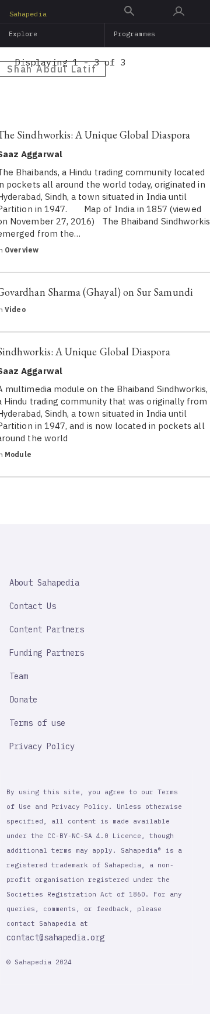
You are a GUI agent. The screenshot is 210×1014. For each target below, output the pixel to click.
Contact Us (32, 606)
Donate (23, 699)
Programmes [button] (134, 34)
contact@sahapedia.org (55, 937)
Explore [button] (23, 34)
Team (18, 676)
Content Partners (46, 629)
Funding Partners (46, 653)
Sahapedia (28, 13)
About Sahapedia (44, 582)
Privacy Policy (42, 746)
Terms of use (37, 723)
